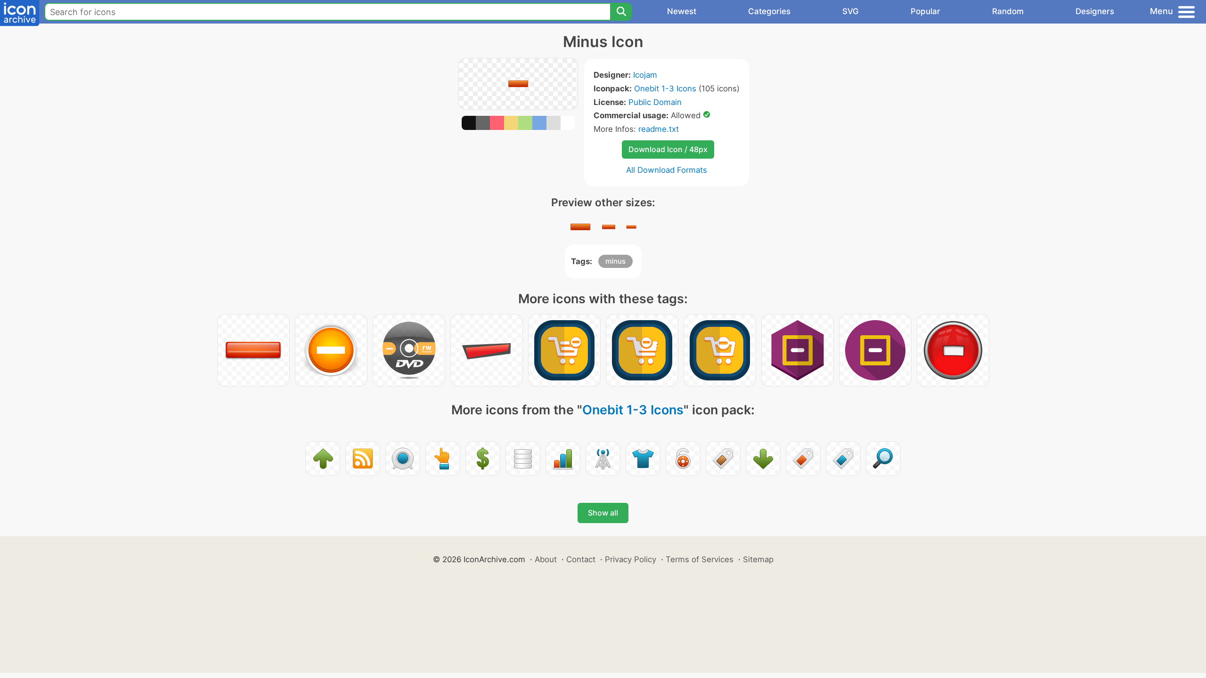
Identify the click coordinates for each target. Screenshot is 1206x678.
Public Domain (655, 102)
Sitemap (758, 559)
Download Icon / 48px (668, 149)
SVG (850, 11)
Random (1008, 11)
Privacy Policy (630, 559)
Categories (769, 11)
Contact (580, 559)
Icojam (645, 75)
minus (615, 261)
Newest (681, 11)
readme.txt (658, 129)
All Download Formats (666, 170)
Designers (1095, 11)
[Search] (621, 12)
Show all (603, 512)
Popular (925, 11)
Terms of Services (699, 559)
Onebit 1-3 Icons (665, 88)
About (546, 559)
